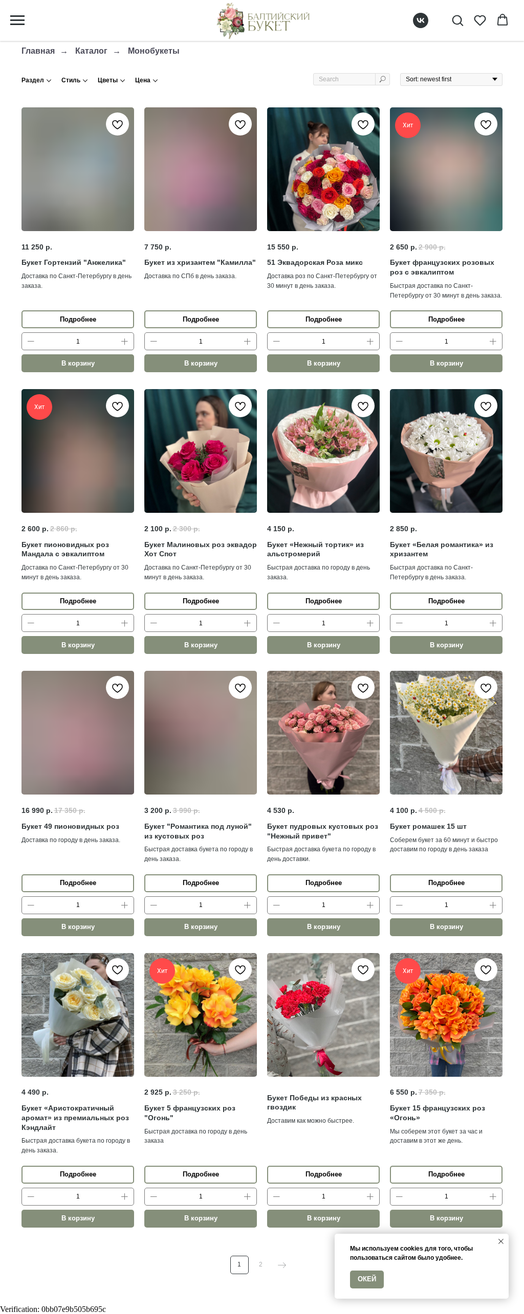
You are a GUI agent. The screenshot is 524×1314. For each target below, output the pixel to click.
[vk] (420, 25)
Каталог (91, 51)
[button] (457, 20)
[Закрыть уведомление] (501, 1241)
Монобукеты (154, 51)
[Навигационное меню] (17, 20)
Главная (38, 51)
